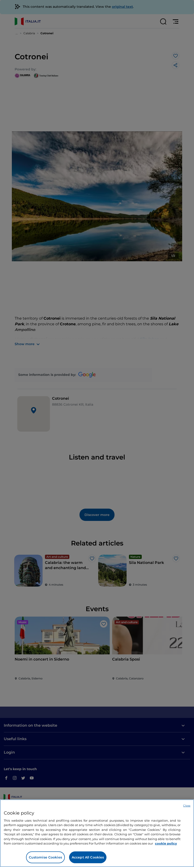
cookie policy (166, 843)
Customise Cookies (45, 857)
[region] (97, 833)
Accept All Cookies (88, 857)
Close (186, 805)
